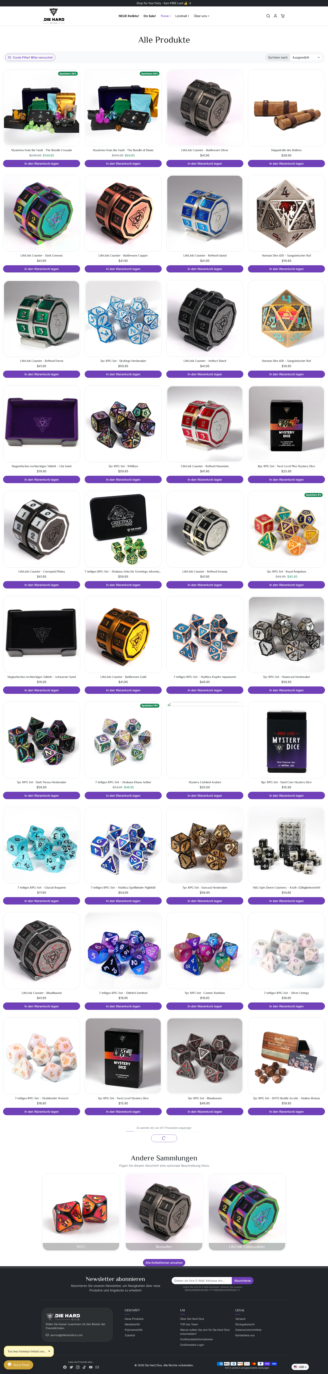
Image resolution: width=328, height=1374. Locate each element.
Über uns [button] (200, 16)
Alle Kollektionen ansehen (164, 1262)
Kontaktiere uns (245, 1335)
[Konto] (275, 16)
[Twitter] (71, 1366)
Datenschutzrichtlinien (225, 1289)
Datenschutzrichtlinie (248, 1329)
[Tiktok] (84, 1366)
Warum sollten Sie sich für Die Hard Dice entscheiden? (205, 1331)
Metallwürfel (132, 1324)
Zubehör (130, 1335)
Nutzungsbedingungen (197, 1289)
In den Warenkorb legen (41, 163)
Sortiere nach (278, 57)
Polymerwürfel (133, 1329)
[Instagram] (78, 1366)
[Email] (97, 1366)
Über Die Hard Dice (192, 1318)
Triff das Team (189, 1324)
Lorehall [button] (181, 16)
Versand (240, 1318)
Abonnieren (242, 1280)
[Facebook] (65, 1366)
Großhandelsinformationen (196, 1339)
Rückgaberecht (245, 1324)
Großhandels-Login (192, 1344)
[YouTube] (91, 1366)
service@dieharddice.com (66, 1335)
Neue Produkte (134, 1318)
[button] (268, 16)
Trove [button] (164, 16)
